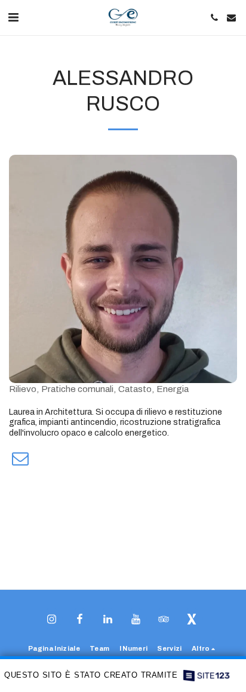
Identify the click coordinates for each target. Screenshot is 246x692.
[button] (13, 17)
